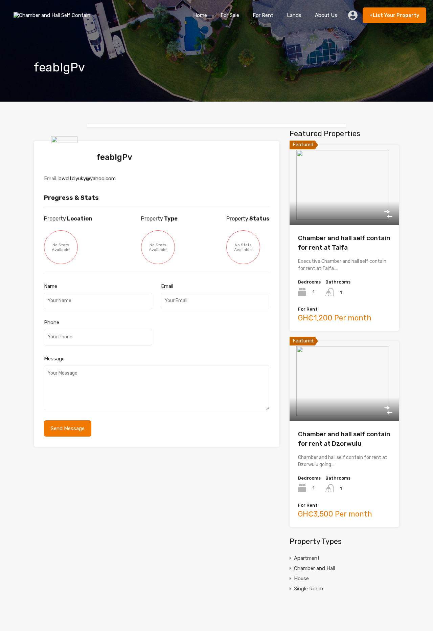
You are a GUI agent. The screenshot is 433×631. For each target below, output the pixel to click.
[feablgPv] (66, 165)
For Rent (263, 15)
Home (200, 15)
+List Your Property (394, 15)
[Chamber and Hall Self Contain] (53, 20)
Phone (51, 322)
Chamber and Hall (314, 568)
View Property (344, 209)
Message (54, 359)
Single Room (308, 589)
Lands (294, 15)
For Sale (230, 15)
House (301, 578)
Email (167, 286)
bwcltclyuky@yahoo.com (87, 178)
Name (50, 286)
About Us (326, 15)
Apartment (307, 558)
